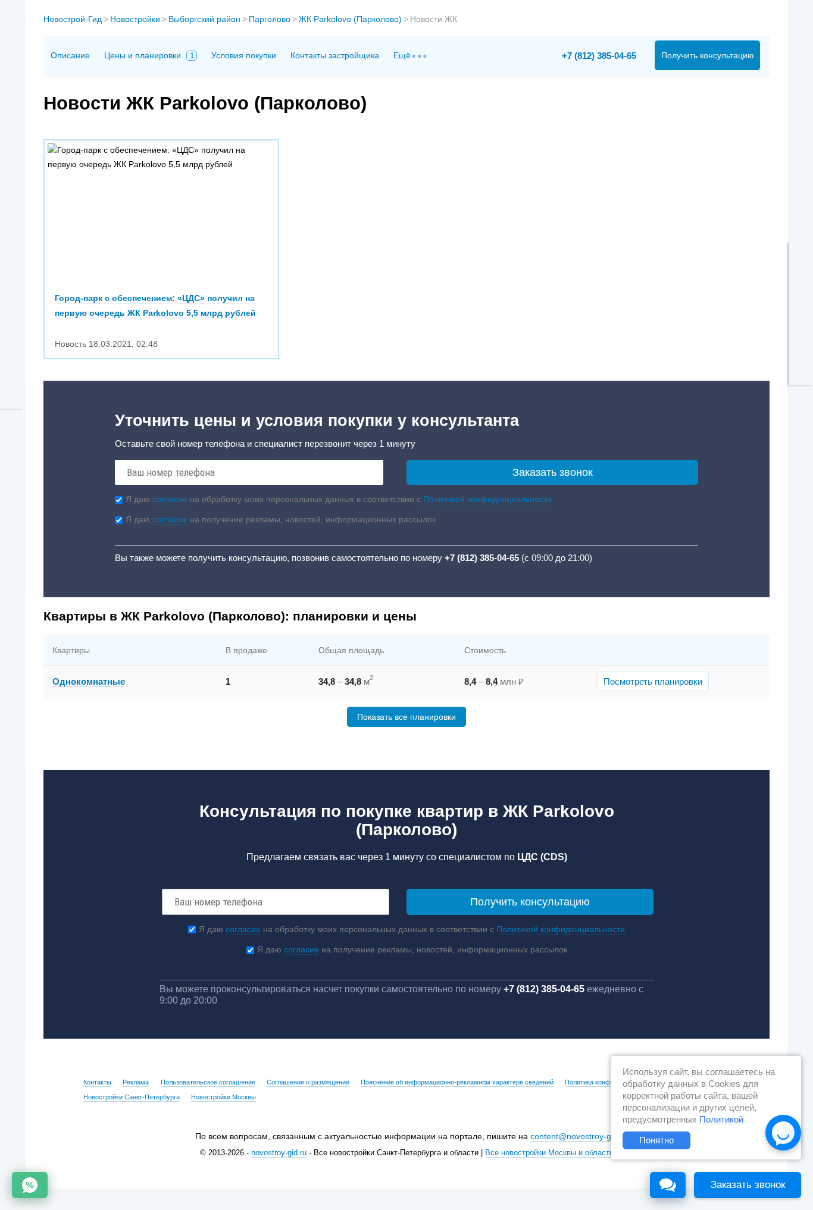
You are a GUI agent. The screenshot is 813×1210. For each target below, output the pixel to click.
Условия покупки (243, 55)
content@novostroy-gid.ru (579, 1136)
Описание (70, 55)
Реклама (136, 1082)
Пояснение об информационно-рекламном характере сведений (457, 1082)
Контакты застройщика (334, 55)
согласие (169, 499)
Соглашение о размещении (308, 1082)
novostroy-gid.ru (279, 1153)
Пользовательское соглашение (208, 1082)
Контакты (97, 1082)
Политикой (721, 1119)
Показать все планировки (406, 717)
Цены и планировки (149, 55)
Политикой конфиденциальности (487, 499)
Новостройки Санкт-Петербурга (131, 1097)
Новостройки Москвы (223, 1097)
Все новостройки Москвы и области (549, 1153)
